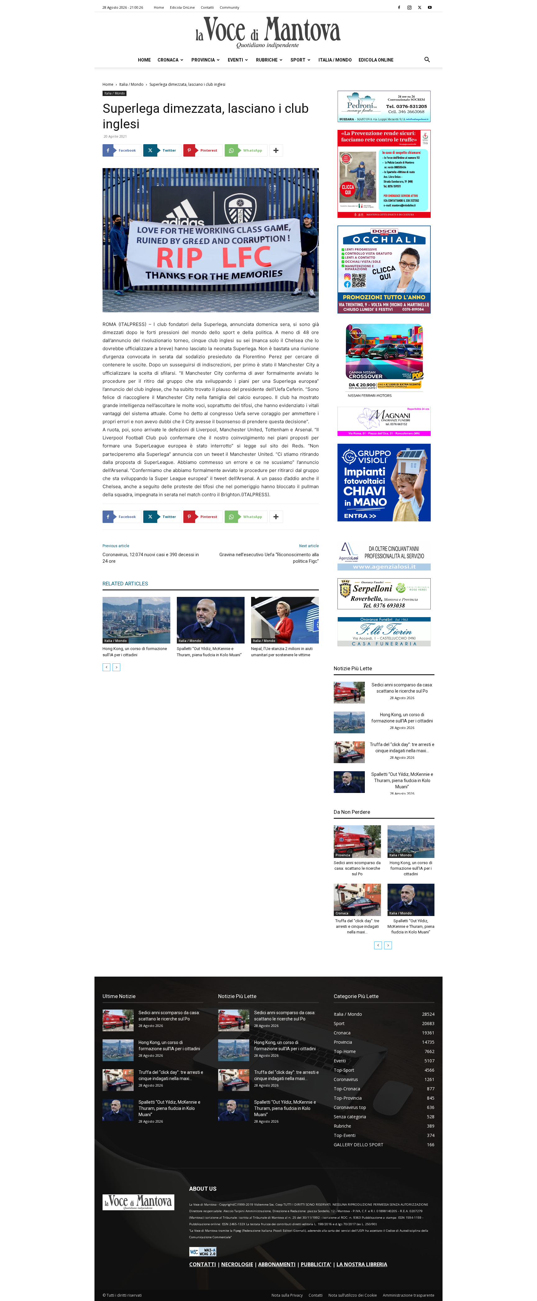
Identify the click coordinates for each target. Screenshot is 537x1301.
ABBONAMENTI (277, 1264)
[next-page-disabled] (116, 667)
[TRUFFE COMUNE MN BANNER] (384, 216)
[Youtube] (429, 7)
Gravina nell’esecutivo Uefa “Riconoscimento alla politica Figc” (269, 558)
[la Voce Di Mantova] (268, 33)
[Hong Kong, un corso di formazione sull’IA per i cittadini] (136, 620)
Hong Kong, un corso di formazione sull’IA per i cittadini (411, 868)
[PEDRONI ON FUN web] (384, 120)
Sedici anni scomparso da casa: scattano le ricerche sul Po (357, 868)
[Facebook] (399, 7)
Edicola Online (376, 59)
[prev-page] (106, 667)
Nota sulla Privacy (287, 1295)
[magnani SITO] (384, 434)
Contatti (207, 7)
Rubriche (267, 59)
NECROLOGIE (237, 1264)
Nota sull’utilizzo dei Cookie (352, 1295)
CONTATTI (202, 1264)
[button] (427, 60)
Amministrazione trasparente (408, 1295)
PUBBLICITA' (316, 1264)
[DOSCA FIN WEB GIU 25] (384, 312)
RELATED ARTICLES (125, 583)
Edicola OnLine (182, 7)
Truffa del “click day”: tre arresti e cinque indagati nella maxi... (357, 926)
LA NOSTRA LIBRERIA (362, 1264)
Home (159, 7)
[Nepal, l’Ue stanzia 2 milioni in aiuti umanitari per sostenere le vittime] (285, 620)
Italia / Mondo (335, 59)
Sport (298, 59)
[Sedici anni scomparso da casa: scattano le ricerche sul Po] (349, 692)
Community (229, 7)
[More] (276, 150)
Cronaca (168, 59)
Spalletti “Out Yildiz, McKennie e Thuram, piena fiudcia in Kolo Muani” (402, 780)
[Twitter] (419, 7)
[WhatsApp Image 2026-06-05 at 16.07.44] (384, 397)
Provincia (203, 59)
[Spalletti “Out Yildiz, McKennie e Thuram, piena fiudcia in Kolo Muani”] (211, 620)
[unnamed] (384, 569)
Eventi (235, 59)
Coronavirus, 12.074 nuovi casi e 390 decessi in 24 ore (151, 558)
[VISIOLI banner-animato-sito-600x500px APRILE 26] (384, 520)
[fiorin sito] (384, 645)
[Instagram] (409, 7)
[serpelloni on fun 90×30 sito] (384, 608)
